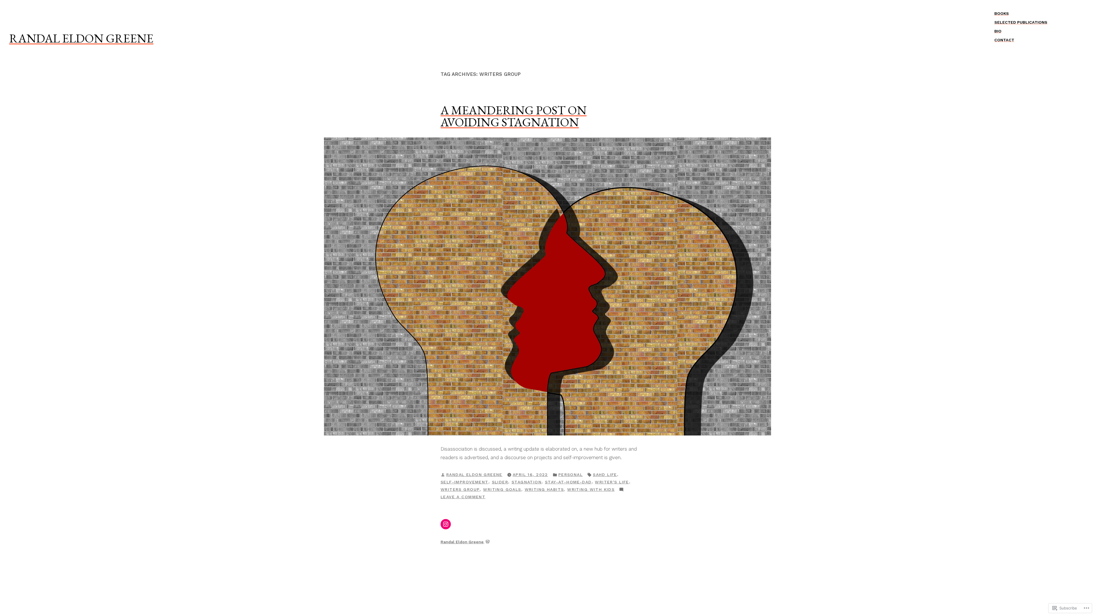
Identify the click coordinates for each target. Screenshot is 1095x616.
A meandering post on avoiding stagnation (514, 116)
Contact (1004, 40)
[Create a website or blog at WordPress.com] (488, 542)
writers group (460, 489)
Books (1001, 13)
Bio (997, 31)
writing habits (544, 489)
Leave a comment (463, 497)
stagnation (527, 482)
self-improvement (464, 482)
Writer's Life (612, 482)
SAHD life (605, 474)
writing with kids (591, 489)
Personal (570, 474)
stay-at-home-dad (568, 482)
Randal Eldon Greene (81, 38)
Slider (500, 482)
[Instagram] (446, 524)
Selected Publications (1020, 22)
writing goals (502, 489)
